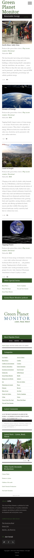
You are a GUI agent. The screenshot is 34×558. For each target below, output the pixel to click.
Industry (19, 379)
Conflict (19, 360)
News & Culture (21, 382)
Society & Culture (6, 394)
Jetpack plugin (5, 345)
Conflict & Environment (8, 363)
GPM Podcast (20, 372)
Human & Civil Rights (7, 379)
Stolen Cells (5, 526)
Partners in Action (6, 478)
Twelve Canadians (21, 286)
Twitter (17, 555)
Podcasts (4, 388)
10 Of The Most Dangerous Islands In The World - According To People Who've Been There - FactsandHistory (15, 416)
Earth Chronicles (21, 366)
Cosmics (19, 363)
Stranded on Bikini (8, 421)
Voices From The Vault (8, 400)
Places (18, 385)
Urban (3, 397)
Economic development (8, 369)
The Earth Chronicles (7, 490)
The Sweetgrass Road (13, 453)
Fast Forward (20, 369)
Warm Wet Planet (6, 289)
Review (19, 388)
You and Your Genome (22, 289)
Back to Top (16, 495)
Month (16, 341)
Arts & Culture (20, 357)
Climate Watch (5, 474)
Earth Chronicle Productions (9, 486)
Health (18, 375)
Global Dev (5, 372)
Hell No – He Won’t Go (8, 530)
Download (11, 51)
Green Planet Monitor (7, 292)
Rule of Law (5, 391)
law (3, 382)
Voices (18, 397)
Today (5, 341)
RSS (10, 53)
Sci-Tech (19, 391)
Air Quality (5, 357)
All (22, 341)
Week (10, 341)
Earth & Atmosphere (7, 366)
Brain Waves (5, 286)
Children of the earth (7, 482)
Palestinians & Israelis (7, 385)
